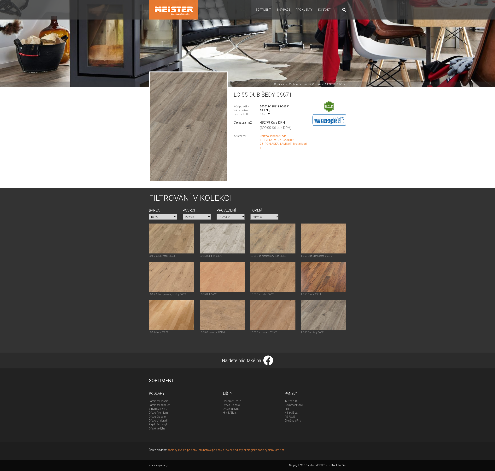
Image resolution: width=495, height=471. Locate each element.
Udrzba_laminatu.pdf (273, 136)
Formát (257, 210)
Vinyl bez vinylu (158, 408)
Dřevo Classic (157, 416)
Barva (154, 210)
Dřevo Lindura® (158, 420)
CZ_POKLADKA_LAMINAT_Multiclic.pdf (283, 145)
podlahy (172, 449)
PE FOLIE (290, 416)
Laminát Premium (160, 404)
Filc (287, 408)
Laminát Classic (311, 84)
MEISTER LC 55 (333, 84)
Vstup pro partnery (158, 465)
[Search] (342, 9)
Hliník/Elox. (229, 412)
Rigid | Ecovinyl (158, 424)
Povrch (190, 210)
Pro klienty (304, 9)
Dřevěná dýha (157, 428)
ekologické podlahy (255, 449)
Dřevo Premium (158, 412)
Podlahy (293, 84)
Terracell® (291, 401)
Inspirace (283, 9)
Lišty (227, 393)
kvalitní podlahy (187, 449)
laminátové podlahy (210, 449)
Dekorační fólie (232, 401)
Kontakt (324, 9)
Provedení (226, 210)
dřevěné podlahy (233, 449)
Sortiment (263, 9)
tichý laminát (276, 449)
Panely (291, 393)
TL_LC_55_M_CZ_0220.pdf (277, 139)
